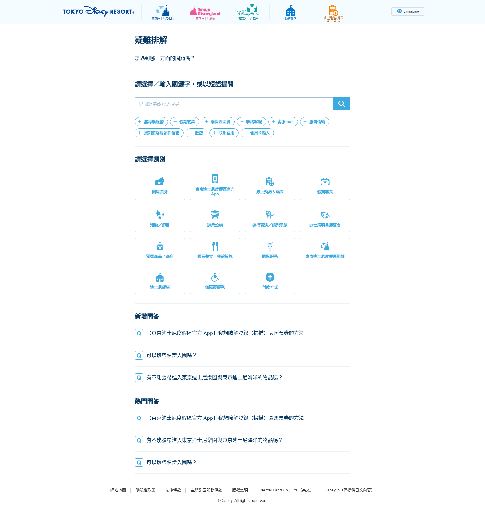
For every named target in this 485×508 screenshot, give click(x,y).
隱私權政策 (145, 490)
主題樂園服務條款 (206, 490)
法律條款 (173, 490)
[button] (151, 121)
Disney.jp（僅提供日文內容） (349, 490)
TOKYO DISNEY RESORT (99, 11)
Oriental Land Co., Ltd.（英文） (286, 490)
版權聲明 (240, 490)
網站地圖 (118, 490)
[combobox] (242, 103)
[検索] (341, 103)
